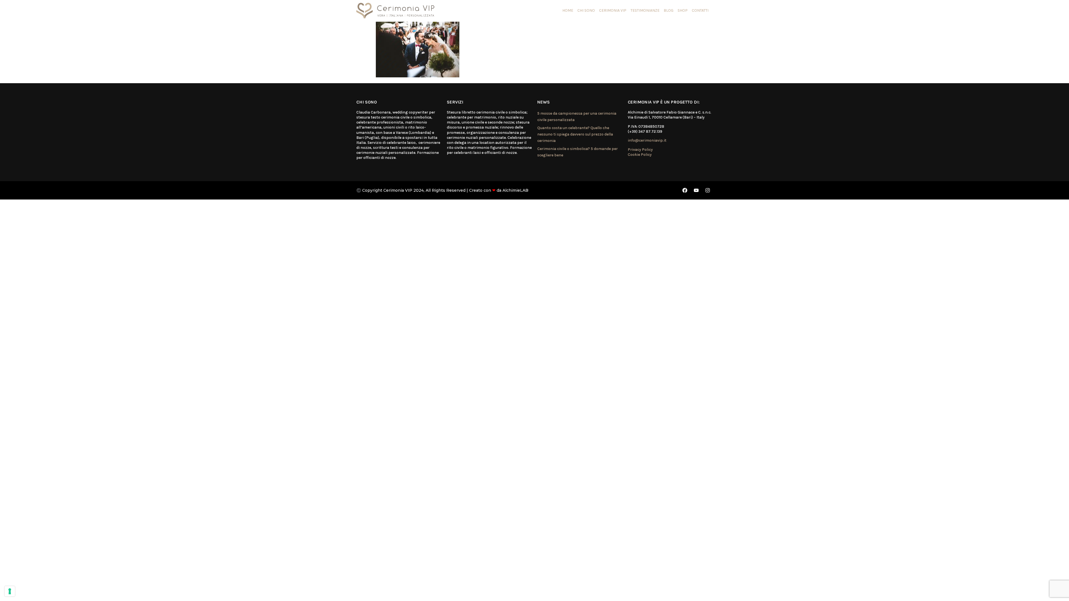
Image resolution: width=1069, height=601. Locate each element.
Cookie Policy (640, 154)
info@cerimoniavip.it (647, 140)
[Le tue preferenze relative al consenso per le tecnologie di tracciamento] (9, 591)
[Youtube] (696, 190)
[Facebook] (685, 190)
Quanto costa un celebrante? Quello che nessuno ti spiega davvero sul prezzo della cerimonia (575, 134)
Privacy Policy (640, 149)
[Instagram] (708, 190)
